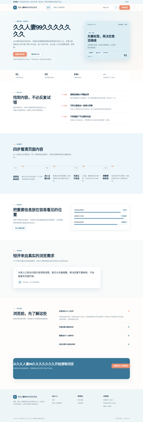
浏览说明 (80, 403)
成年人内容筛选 (59, 7)
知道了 (127, 2)
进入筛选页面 (20, 228)
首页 (48, 7)
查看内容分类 (20, 54)
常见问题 (80, 400)
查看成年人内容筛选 (121, 366)
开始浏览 (125, 7)
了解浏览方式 (34, 54)
